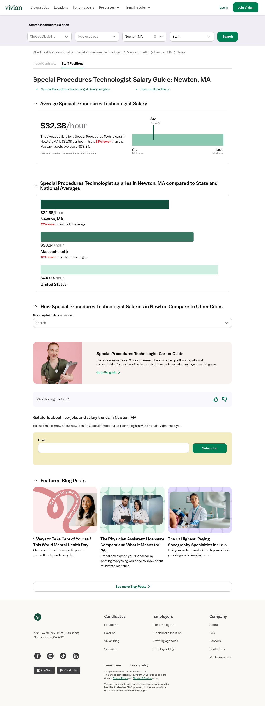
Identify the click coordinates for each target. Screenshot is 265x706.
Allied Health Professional (51, 52)
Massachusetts (138, 52)
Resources (107, 7)
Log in (224, 7)
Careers (215, 641)
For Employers (83, 7)
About (213, 625)
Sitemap (110, 649)
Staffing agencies (165, 641)
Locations (61, 7)
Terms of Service (142, 678)
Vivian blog (111, 641)
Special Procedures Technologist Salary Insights (75, 89)
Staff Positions (72, 63)
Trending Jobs (135, 7)
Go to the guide (106, 372)
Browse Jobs (39, 7)
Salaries (110, 633)
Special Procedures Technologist (98, 52)
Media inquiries (220, 657)
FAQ (212, 633)
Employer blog (163, 649)
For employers (163, 625)
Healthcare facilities (167, 633)
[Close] (192, 24)
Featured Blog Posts (154, 89)
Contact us (217, 649)
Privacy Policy (120, 678)
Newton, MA (163, 52)
